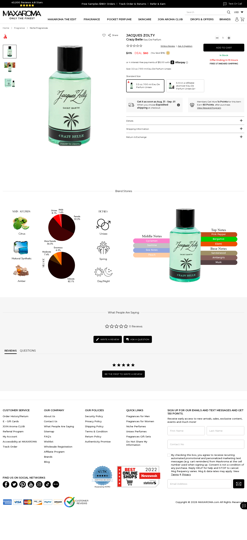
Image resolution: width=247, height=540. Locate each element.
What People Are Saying (59, 426)
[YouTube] (31, 484)
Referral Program (13, 431)
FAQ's (47, 436)
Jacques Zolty (140, 35)
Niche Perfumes (136, 426)
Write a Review (168, 46)
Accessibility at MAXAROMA (20, 441)
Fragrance (19, 28)
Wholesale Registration (58, 446)
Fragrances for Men (138, 416)
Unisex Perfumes (136, 431)
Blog (47, 461)
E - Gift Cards (11, 421)
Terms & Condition (96, 431)
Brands (48, 456)
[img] (168, 53)
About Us (49, 416)
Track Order (10, 446)
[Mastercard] (27, 501)
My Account (10, 436)
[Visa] (17, 501)
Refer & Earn (157, 3)
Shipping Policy (94, 426)
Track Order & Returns (132, 3)
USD (236, 12)
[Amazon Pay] (58, 501)
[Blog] (56, 484)
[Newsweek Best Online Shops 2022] (138, 477)
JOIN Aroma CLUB (14, 426)
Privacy (186, 474)
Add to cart (224, 47)
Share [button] (114, 35)
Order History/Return (15, 416)
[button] (105, 35)
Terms (175, 474)
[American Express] (7, 501)
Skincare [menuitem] (144, 19)
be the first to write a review (123, 374)
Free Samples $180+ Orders (98, 3)
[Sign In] (237, 19)
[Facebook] (6, 484)
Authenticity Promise (98, 441)
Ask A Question (185, 46)
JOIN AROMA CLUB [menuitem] (170, 19)
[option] (145, 85)
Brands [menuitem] (225, 19)
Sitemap (49, 431)
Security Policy (94, 416)
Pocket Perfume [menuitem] (119, 19)
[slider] (123, 170)
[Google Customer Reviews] (76, 501)
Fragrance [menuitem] (92, 19)
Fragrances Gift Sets (138, 436)
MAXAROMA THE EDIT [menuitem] (62, 19)
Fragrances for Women (140, 421)
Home (6, 28)
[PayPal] (48, 501)
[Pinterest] (22, 484)
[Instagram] (39, 484)
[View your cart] (242, 19)
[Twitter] (14, 484)
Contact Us (50, 421)
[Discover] (37, 501)
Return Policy (93, 436)
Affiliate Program (54, 451)
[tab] (185, 121)
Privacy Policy (93, 421)
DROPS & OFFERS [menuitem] (202, 19)
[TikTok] (47, 484)
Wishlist (48, 441)
